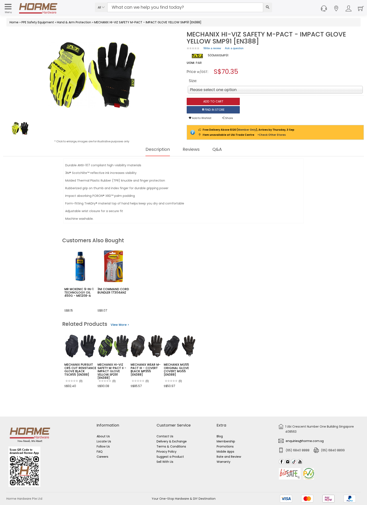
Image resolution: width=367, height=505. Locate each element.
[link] (193, 48)
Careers (102, 457)
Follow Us (103, 446)
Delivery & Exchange (172, 441)
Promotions (225, 446)
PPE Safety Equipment (37, 22)
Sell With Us (165, 462)
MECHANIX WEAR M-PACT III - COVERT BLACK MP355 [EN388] (146, 369)
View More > (120, 325)
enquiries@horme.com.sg (305, 441)
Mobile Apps (225, 451)
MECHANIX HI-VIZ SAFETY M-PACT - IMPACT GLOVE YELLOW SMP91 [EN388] (147, 22)
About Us (103, 436)
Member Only (247, 129)
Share (228, 118)
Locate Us (104, 441)
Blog (220, 436)
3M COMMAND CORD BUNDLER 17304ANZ (113, 290)
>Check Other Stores (271, 135)
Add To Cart (213, 101)
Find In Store (214, 110)
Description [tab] (157, 149)
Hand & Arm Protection (74, 22)
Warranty (223, 462)
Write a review (212, 49)
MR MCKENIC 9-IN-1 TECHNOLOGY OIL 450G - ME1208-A (78, 292)
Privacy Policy (166, 451)
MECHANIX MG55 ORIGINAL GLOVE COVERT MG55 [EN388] (176, 369)
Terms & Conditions (171, 446)
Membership (226, 441)
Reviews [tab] (191, 149)
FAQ (100, 451)
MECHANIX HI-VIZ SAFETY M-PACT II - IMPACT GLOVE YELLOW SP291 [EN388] (111, 371)
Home (14, 22)
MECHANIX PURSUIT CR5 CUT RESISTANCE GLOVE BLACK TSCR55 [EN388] (80, 369)
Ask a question (234, 48)
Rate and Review (229, 457)
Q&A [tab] (217, 149)
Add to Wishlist (201, 118)
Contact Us (165, 436)
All (100, 7)
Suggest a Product (170, 457)
